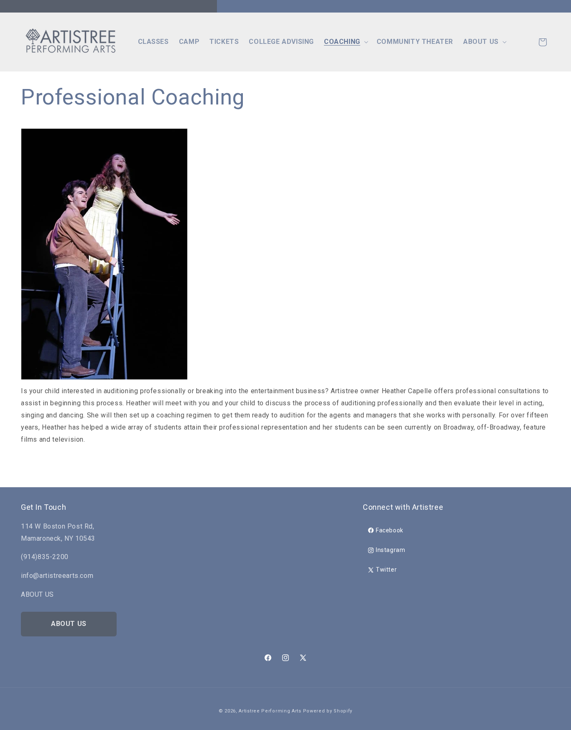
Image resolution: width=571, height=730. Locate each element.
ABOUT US (69, 624)
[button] (345, 42)
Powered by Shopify (328, 711)
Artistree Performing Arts (270, 711)
